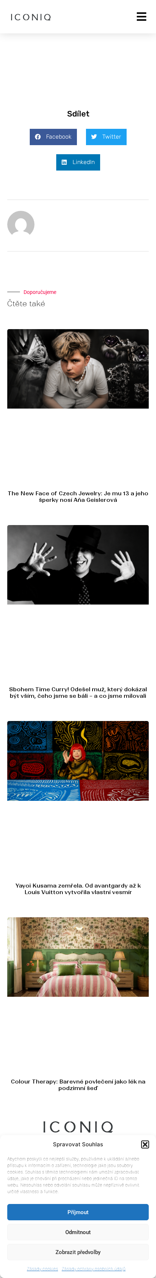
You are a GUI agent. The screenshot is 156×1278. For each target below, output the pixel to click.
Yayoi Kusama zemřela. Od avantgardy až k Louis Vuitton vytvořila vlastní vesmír (78, 889)
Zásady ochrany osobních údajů (94, 1268)
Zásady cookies (42, 1268)
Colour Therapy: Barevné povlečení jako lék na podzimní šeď (78, 1084)
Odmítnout (78, 1232)
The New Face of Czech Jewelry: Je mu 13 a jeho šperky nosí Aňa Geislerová (78, 496)
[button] (145, 1144)
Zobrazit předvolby (78, 1252)
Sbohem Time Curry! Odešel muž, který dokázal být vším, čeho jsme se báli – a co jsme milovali (78, 692)
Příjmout (78, 1212)
